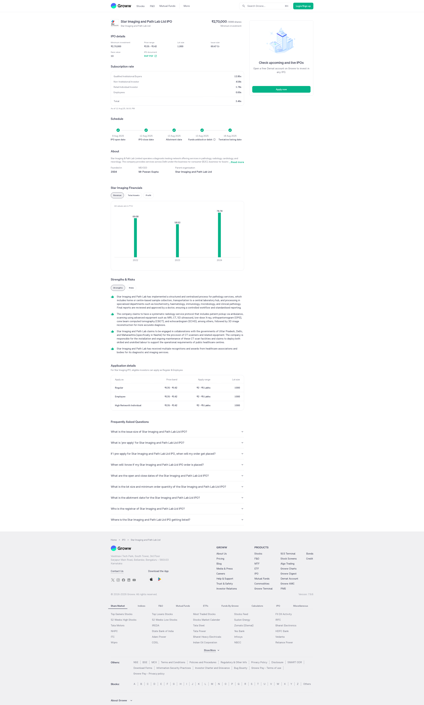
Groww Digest (289, 573)
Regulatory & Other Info (234, 662)
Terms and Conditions (173, 662)
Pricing (220, 558)
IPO (256, 573)
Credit (309, 558)
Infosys (238, 636)
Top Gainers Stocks (121, 614)
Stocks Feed (241, 614)
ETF (256, 568)
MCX (154, 662)
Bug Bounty (240, 668)
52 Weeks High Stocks (123, 620)
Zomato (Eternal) (243, 625)
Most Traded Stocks (204, 614)
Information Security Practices (173, 668)
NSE (135, 662)
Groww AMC (288, 583)
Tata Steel (199, 625)
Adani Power (159, 636)
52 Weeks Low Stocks (164, 620)
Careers (220, 573)
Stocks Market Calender (206, 620)
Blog (219, 563)
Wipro (114, 642)
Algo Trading (287, 563)
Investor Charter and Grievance (212, 668)
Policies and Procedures (202, 662)
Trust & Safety (224, 583)
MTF (257, 563)
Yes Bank (239, 631)
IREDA (155, 625)
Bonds (309, 553)
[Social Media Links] (113, 580)
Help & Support (224, 578)
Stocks (258, 553)
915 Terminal (288, 553)
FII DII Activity (283, 614)
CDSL (155, 642)
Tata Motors (117, 625)
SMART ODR (295, 662)
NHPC (114, 631)
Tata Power (199, 631)
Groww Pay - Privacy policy (148, 673)
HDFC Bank (282, 631)
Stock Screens (289, 558)
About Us (221, 553)
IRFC (278, 620)
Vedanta (280, 636)
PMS (283, 588)
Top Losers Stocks (162, 614)
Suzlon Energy (242, 620)
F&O (256, 558)
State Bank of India (163, 631)
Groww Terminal (263, 588)
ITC (113, 636)
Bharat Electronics (285, 625)
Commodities (261, 583)
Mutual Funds (262, 578)
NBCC (237, 642)
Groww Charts (289, 568)
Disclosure (277, 662)
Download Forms (142, 668)
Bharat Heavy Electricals (207, 636)
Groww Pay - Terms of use (266, 668)
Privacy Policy (259, 662)
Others (307, 684)
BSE (144, 662)
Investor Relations (226, 588)
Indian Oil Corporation (205, 642)
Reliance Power (284, 642)
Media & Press (224, 568)
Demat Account (289, 578)
